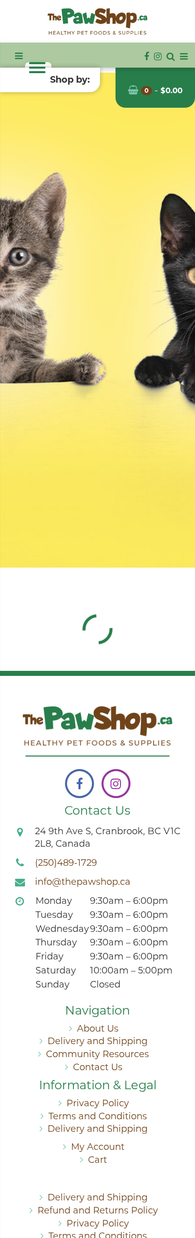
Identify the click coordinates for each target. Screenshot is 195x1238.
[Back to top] (180, 1190)
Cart (97, 1159)
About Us (97, 1028)
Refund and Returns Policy (98, 1210)
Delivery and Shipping (98, 1041)
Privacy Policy (97, 1103)
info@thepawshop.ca (82, 881)
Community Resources (97, 1054)
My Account (97, 1146)
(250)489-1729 (66, 862)
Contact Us (97, 1067)
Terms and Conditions (97, 1116)
